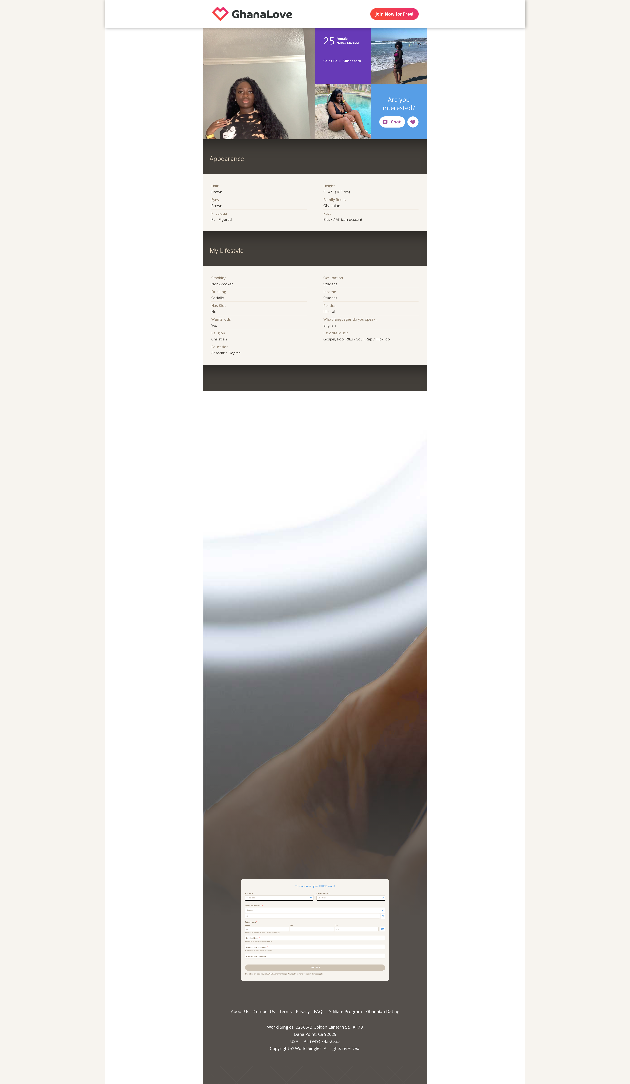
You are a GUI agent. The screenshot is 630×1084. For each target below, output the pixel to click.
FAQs (319, 1011)
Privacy (303, 1011)
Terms (285, 1011)
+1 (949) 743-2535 (322, 1041)
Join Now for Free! (394, 14)
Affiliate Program (345, 1011)
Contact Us (264, 1011)
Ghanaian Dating (382, 1011)
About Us (240, 1011)
